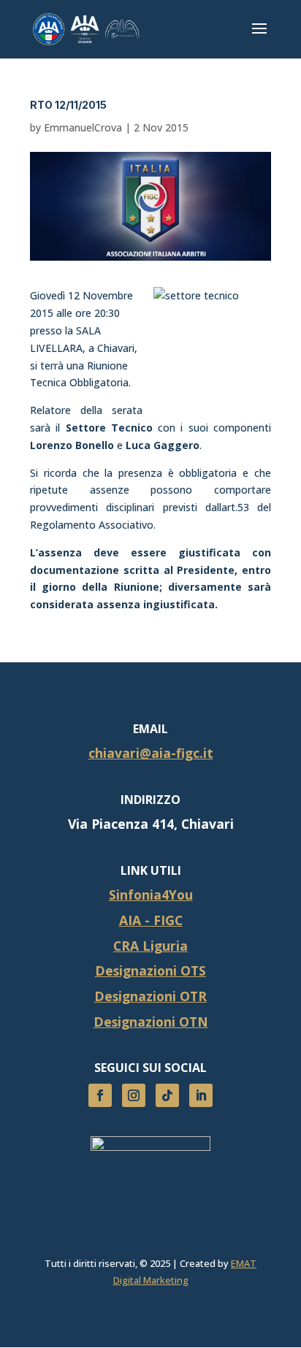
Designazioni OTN (151, 1021)
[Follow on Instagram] (133, 1095)
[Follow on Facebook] (100, 1095)
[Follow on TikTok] (167, 1095)
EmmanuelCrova (83, 127)
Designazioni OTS (150, 970)
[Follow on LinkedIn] (201, 1095)
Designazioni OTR (150, 996)
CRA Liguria (150, 945)
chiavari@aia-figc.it (150, 753)
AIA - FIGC (151, 920)
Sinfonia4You (151, 894)
